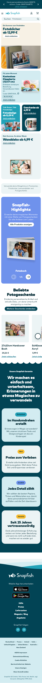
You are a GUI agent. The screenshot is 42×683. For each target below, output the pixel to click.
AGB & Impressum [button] (21, 653)
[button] (2, 13)
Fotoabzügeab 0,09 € (9, 114)
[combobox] (21, 19)
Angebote (21, 618)
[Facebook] (19, 628)
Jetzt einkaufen (9, 356)
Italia (34, 642)
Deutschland (10, 642)
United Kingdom (10, 645)
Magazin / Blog (21, 614)
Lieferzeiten (21, 610)
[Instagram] (25, 628)
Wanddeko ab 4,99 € (18, 139)
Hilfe (21, 603)
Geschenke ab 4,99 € (31, 109)
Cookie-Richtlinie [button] (21, 660)
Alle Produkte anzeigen (21, 224)
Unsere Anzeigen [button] (21, 668)
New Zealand (21, 647)
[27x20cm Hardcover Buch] (15, 328)
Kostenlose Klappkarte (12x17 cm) (9, 79)
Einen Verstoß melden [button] (21, 672)
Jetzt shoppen (21, 6)
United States (23, 645)
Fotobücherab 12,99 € (11, 30)
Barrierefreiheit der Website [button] (21, 664)
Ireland (26, 642)
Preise (21, 607)
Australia (33, 645)
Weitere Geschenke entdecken (21, 308)
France (19, 642)
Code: (11, 94)
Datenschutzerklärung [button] (21, 656)
